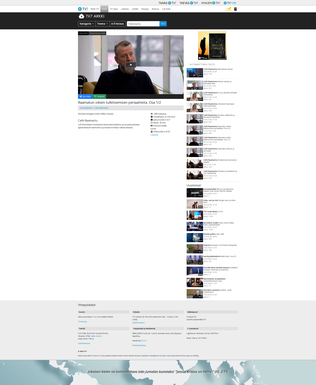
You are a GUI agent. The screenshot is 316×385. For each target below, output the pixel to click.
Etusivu (83, 9)
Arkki (104, 9)
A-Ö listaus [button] (117, 23)
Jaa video (86, 96)
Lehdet (135, 9)
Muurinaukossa (228, 9)
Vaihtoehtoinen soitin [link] (97, 33)
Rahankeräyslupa (139, 345)
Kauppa (145, 9)
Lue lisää (166, 9)
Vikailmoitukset (138, 322)
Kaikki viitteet (96, 336)
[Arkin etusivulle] (91, 16)
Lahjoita (125, 9)
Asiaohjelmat (86, 108)
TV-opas (114, 9)
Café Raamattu (101, 108)
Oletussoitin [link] (83, 33)
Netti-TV (95, 9)
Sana (235, 9)
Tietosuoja (82, 321)
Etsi (163, 23)
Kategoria (86, 23)
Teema (101, 23)
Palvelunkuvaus (84, 343)
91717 (144, 340)
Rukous (155, 9)
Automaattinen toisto (202, 64)
